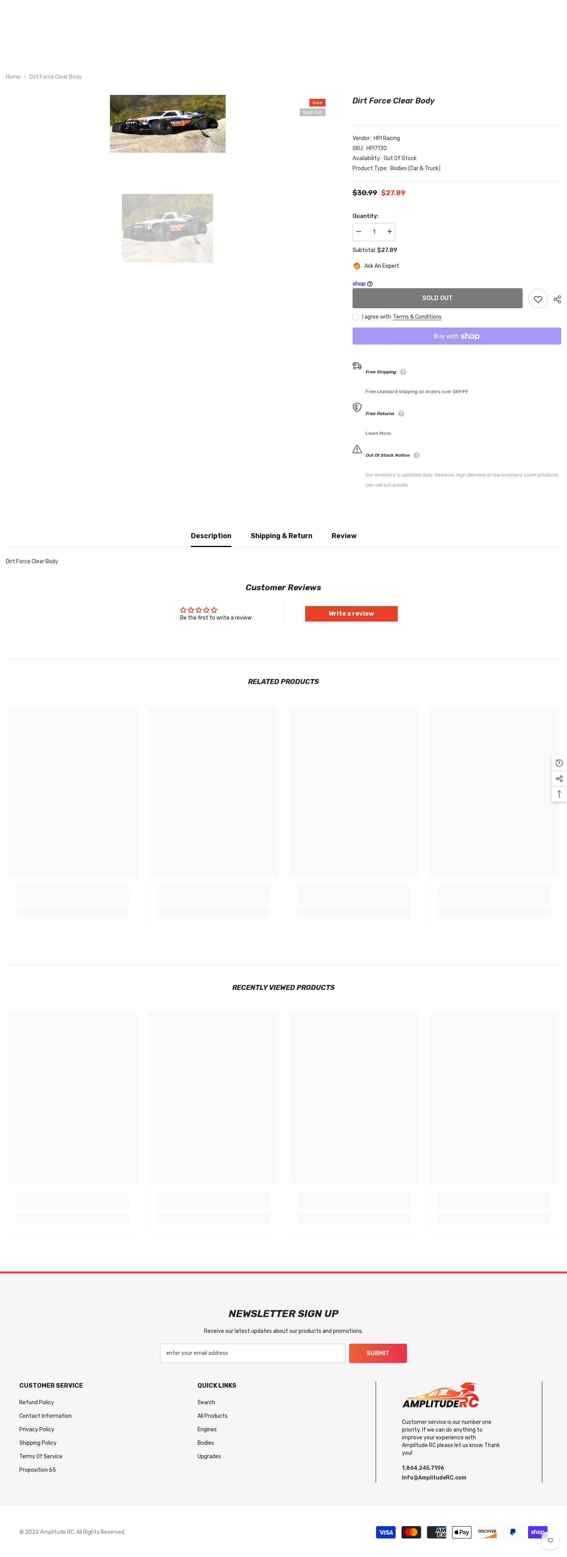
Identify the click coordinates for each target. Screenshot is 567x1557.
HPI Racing (387, 138)
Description (211, 536)
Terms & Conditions (417, 317)
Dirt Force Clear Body (394, 100)
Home (13, 77)
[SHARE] (554, 299)
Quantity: (365, 216)
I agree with (376, 317)
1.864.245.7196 (423, 1468)
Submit (378, 1353)
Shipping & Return (281, 536)
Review (344, 536)
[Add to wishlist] (538, 299)
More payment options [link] (457, 350)
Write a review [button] (351, 613)
